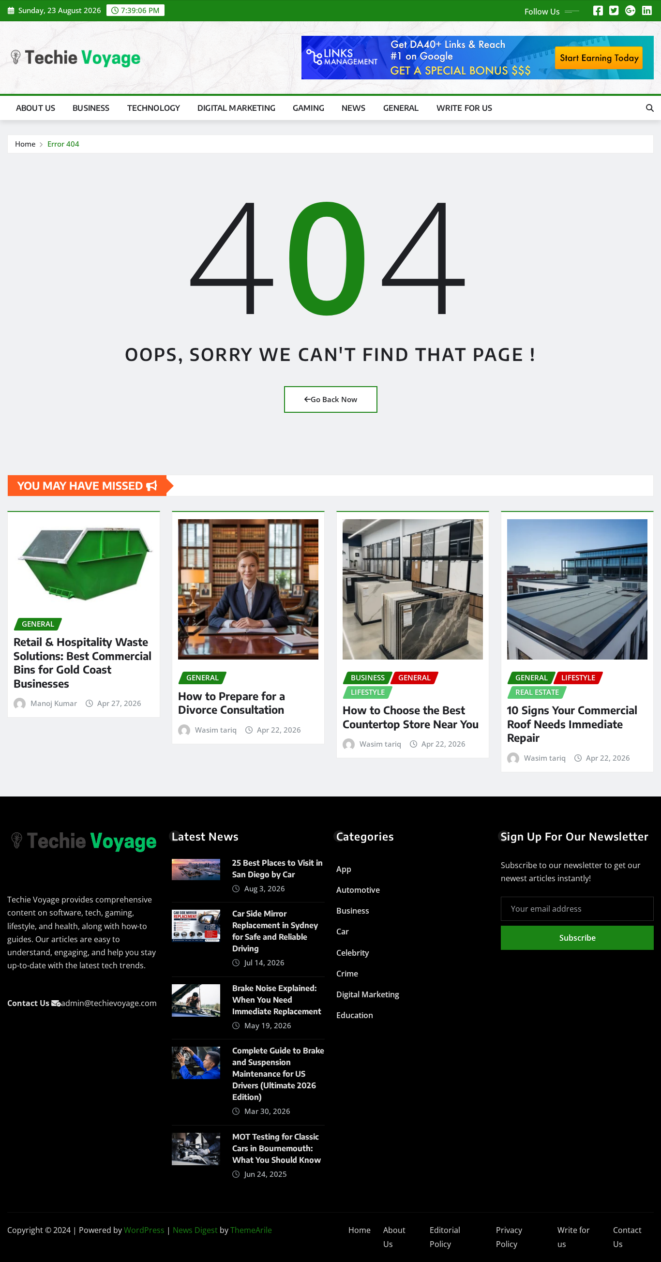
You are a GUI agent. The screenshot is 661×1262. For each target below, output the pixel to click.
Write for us (464, 108)
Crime (347, 973)
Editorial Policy (445, 1237)
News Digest (195, 1230)
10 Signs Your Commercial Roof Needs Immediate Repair (572, 723)
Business (91, 108)
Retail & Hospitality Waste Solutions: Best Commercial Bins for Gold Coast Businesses (82, 662)
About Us (35, 108)
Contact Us (627, 1237)
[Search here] (650, 108)
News (354, 108)
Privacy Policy (509, 1237)
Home (25, 144)
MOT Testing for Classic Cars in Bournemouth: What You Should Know (276, 1148)
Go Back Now (334, 399)
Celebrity (352, 952)
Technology (153, 108)
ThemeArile (251, 1230)
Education (354, 1015)
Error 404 (63, 144)
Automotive (358, 890)
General (401, 108)
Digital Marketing (236, 108)
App (343, 869)
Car (342, 931)
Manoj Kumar (53, 703)
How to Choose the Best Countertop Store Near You (411, 717)
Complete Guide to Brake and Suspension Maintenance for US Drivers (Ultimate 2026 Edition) (278, 1074)
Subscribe (577, 937)
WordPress (144, 1230)
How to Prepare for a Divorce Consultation (231, 703)
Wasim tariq (216, 730)
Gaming (308, 108)
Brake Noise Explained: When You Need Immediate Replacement (276, 999)
